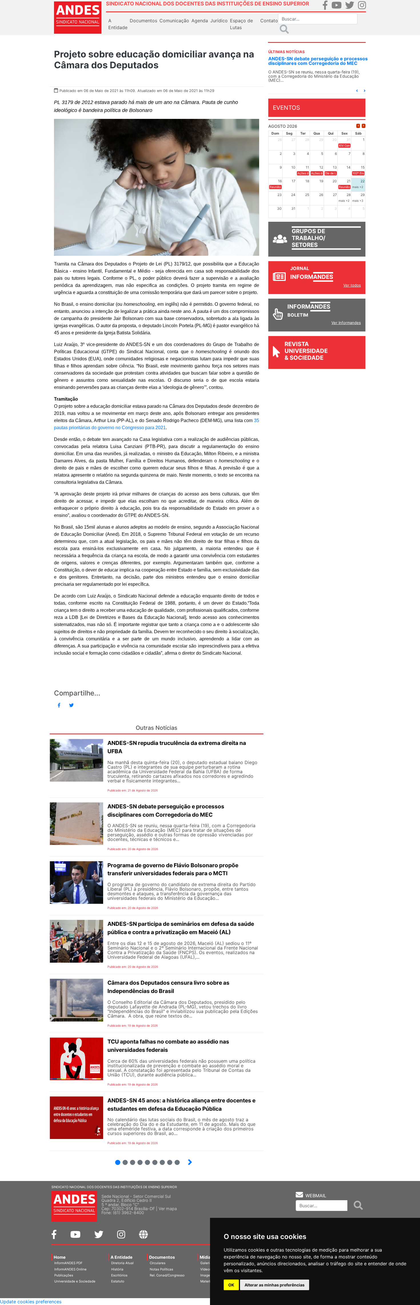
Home (60, 1257)
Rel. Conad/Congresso (167, 1275)
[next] (363, 126)
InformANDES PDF (68, 1263)
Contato (269, 20)
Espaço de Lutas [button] (241, 24)
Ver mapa (168, 1208)
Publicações (63, 1275)
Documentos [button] (143, 20)
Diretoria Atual (122, 1263)
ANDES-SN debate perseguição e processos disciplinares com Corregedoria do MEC (318, 61)
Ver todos (352, 285)
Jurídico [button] (219, 20)
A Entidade (122, 1257)
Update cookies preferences (30, 1301)
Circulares (157, 1263)
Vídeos (205, 1269)
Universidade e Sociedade (74, 1281)
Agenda (199, 20)
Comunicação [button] (174, 20)
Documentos (162, 1257)
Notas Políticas (161, 1269)
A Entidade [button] (117, 24)
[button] (357, 91)
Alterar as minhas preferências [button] (275, 1284)
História (117, 1269)
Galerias (206, 1263)
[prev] (358, 126)
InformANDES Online (70, 1269)
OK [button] (231, 1284)
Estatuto (117, 1281)
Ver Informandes (346, 322)
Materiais (207, 1281)
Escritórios (119, 1275)
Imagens (207, 1275)
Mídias (206, 1257)
